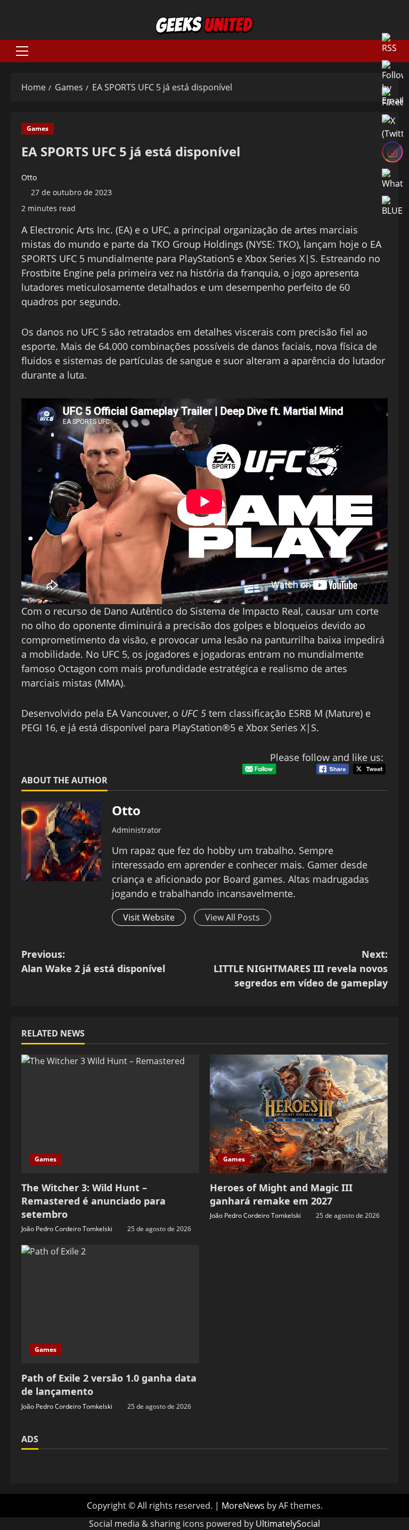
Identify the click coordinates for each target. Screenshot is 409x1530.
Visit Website (149, 917)
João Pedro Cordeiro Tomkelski (66, 1228)
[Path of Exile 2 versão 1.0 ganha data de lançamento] (110, 1304)
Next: (301, 968)
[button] (22, 51)
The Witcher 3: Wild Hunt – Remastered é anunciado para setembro (93, 1200)
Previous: (93, 961)
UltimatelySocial (288, 1523)
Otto (29, 177)
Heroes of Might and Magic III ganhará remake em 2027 (281, 1194)
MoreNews (243, 1505)
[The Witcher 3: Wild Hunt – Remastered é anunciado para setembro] (110, 1114)
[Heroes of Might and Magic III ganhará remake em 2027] (299, 1114)
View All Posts (232, 917)
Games (37, 128)
